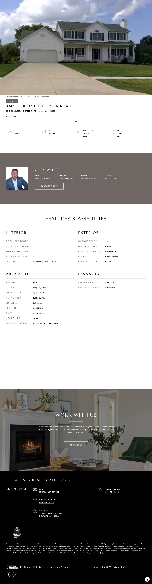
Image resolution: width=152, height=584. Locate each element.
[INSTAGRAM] (14, 574)
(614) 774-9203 (111, 492)
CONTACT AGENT (49, 186)
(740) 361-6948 (66, 178)
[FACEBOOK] (8, 574)
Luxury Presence (61, 567)
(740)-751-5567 (46, 503)
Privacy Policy (120, 567)
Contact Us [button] (76, 445)
